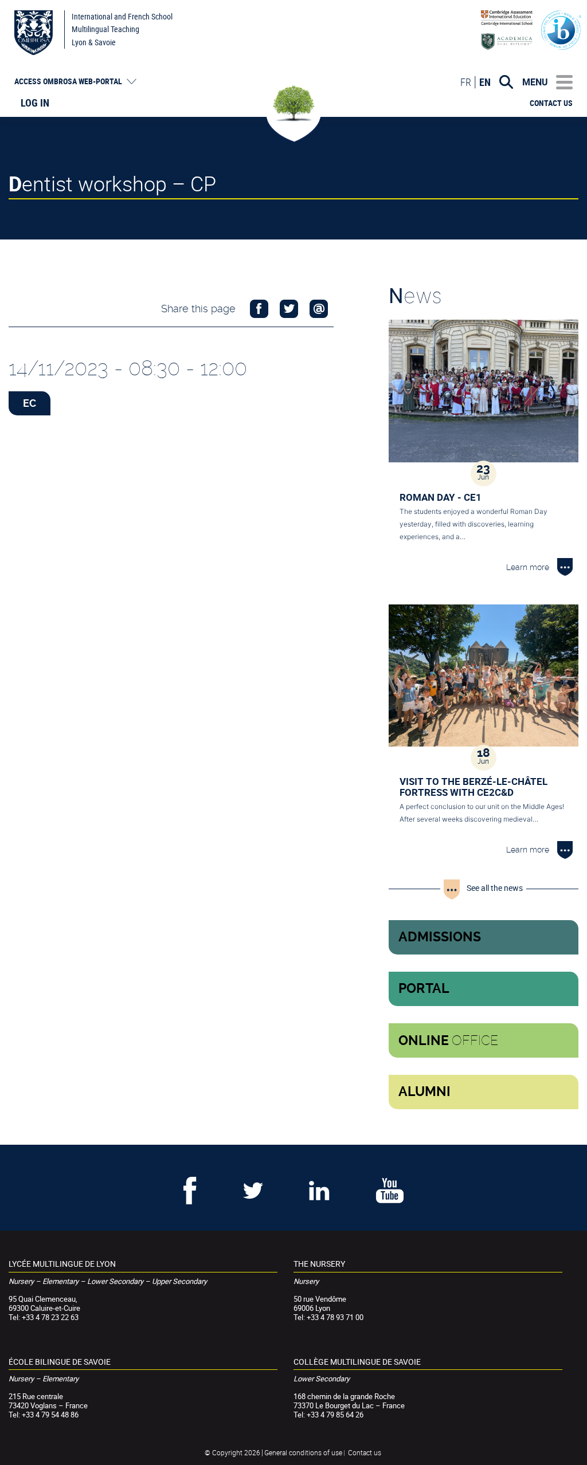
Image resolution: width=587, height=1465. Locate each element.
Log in (35, 102)
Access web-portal (68, 81)
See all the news (495, 887)
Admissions (439, 937)
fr (465, 82)
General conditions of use (303, 1452)
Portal (423, 988)
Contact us (551, 103)
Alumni (424, 1091)
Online (448, 1040)
